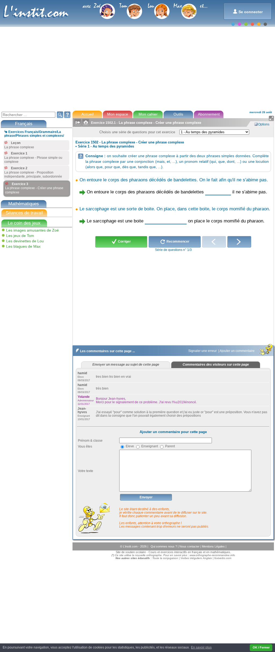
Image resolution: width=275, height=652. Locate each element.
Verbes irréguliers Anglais (196, 558)
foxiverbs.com (222, 558)
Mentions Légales (214, 546)
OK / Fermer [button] (261, 647)
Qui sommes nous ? (164, 546)
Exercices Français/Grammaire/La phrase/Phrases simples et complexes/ (34, 134)
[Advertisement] (137, 68)
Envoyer (146, 497)
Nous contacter (189, 546)
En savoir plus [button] (201, 647)
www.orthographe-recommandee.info (212, 555)
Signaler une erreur (203, 351)
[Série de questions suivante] (239, 241)
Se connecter (248, 11)
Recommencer (177, 241)
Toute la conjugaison (165, 558)
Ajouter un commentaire (237, 351)
